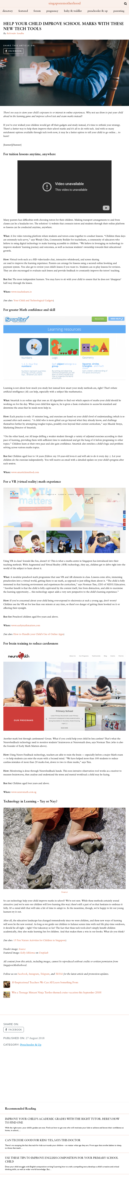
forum (37, 11)
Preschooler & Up (98, 11)
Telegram (45, 974)
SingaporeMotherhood (65, 3)
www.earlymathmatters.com (25, 625)
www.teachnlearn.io (21, 292)
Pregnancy (52, 11)
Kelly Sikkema (27, 953)
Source (64, 892)
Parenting (118, 11)
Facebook (15, 51)
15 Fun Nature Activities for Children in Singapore (39, 940)
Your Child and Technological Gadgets (33, 300)
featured (23, 11)
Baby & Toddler (73, 11)
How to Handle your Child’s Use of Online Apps (38, 634)
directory (8, 11)
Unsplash (43, 953)
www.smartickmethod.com (25, 472)
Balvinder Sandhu (15, 33)
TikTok (59, 974)
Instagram (34, 974)
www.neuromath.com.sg (23, 792)
